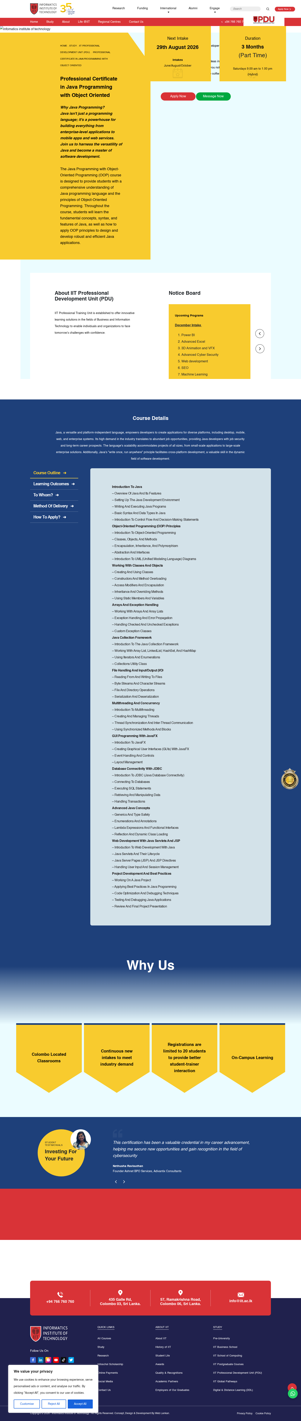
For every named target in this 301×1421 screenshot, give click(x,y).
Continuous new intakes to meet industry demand (49, 1058)
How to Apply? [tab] (49, 517)
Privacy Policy (244, 1413)
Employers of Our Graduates (172, 1390)
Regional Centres (109, 21)
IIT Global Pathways (225, 1381)
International (168, 8)
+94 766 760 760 (236, 21)
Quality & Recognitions (169, 1373)
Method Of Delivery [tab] (53, 506)
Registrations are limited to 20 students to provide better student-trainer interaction (116, 1058)
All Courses (104, 1338)
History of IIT (163, 1347)
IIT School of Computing (227, 1355)
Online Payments (107, 1373)
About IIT (160, 1338)
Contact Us (136, 21)
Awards (159, 1364)
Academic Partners (166, 1381)
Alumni (193, 8)
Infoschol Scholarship (110, 1364)
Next (260, 348)
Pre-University (221, 1338)
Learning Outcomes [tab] (54, 484)
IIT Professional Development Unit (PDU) (237, 1373)
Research (118, 8)
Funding (142, 8)
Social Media (105, 1381)
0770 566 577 (206, 1214)
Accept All (80, 1404)
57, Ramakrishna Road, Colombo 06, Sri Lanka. (180, 1302)
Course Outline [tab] (49, 473)
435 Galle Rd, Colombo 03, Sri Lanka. (120, 1302)
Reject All (54, 1404)
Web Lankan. (162, 1413)
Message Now (213, 96)
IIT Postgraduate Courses (228, 1364)
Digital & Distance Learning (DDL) (233, 1390)
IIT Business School (225, 1347)
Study (50, 21)
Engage (215, 8)
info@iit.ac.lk (240, 1301)
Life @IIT (84, 21)
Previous (259, 333)
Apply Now (283, 9)
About (66, 21)
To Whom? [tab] (46, 495)
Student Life (162, 1355)
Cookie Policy (263, 1413)
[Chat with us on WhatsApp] (293, 1393)
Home (34, 21)
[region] (53, 1389)
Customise (27, 1404)
